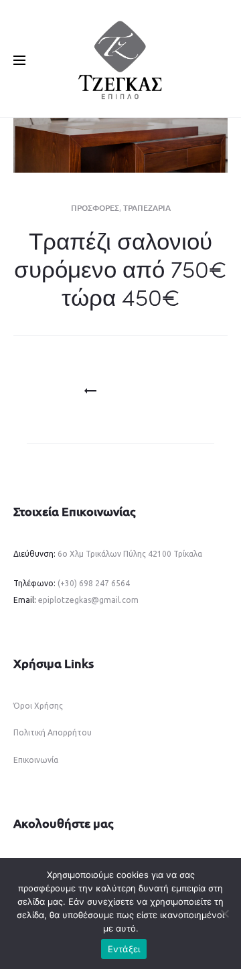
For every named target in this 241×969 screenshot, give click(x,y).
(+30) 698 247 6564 (94, 583)
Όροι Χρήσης (38, 705)
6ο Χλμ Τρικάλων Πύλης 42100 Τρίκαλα (129, 553)
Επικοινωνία (35, 760)
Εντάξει (124, 949)
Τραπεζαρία (147, 207)
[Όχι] (224, 913)
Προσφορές (95, 207)
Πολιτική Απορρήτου (52, 732)
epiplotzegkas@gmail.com (88, 600)
